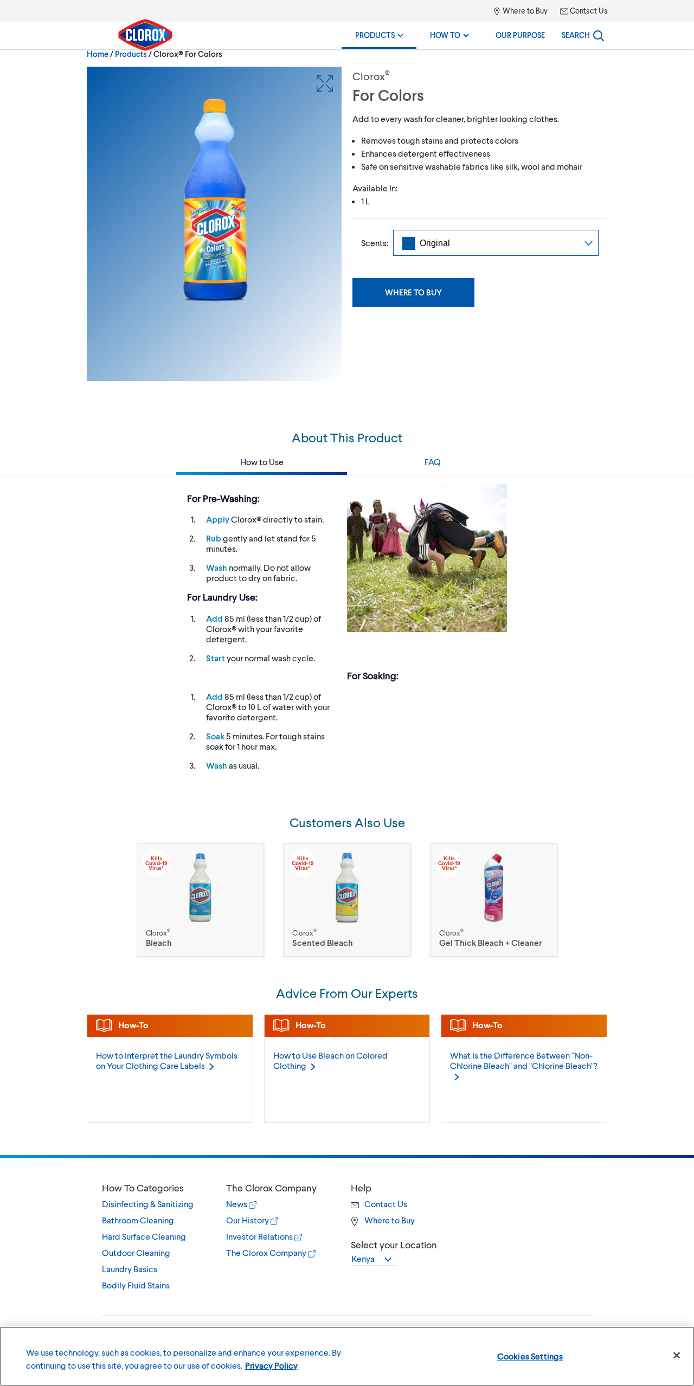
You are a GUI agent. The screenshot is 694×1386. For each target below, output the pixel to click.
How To (446, 35)
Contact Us (587, 10)
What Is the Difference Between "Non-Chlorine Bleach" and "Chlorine (523, 1060)
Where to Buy (524, 10)
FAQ (433, 461)
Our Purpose (520, 35)
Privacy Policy (271, 1365)
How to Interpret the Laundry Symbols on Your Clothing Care (166, 1060)
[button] (153, 1187)
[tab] (153, 1236)
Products (375, 35)
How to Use (262, 461)
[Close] (677, 1356)
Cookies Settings (530, 1356)
